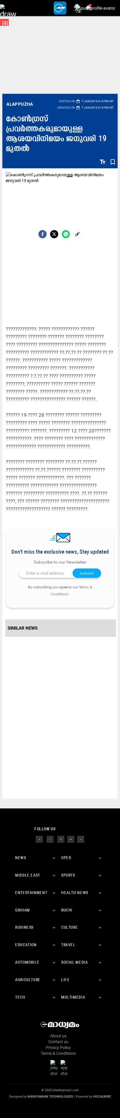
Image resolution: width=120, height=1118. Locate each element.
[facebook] (42, 234)
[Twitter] (54, 234)
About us (58, 1036)
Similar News (23, 628)
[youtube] (71, 839)
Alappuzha (19, 104)
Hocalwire (102, 1096)
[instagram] (61, 839)
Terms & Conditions (58, 1053)
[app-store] (65, 1067)
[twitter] (50, 839)
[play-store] (55, 1067)
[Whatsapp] (65, 234)
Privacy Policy (58, 1047)
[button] (8, 8)
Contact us (58, 1041)
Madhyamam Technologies (50, 1096)
